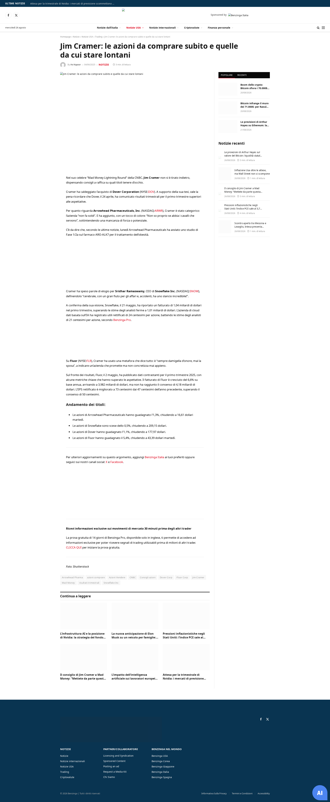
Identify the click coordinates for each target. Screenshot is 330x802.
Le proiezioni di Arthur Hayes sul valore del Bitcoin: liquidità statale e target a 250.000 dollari (242, 155)
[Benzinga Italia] (165, 15)
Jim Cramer (198, 577)
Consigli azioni (148, 577)
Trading (98, 36)
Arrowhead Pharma (72, 577)
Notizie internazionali (162, 27)
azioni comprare (96, 577)
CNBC (133, 577)
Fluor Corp (182, 577)
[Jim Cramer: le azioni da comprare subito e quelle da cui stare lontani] (135, 121)
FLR (88, 361)
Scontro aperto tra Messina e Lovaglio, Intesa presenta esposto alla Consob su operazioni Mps (250, 228)
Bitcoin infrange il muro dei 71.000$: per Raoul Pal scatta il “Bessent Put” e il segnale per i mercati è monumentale (254, 105)
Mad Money (68, 582)
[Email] (48, 221)
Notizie (76, 36)
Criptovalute (191, 27)
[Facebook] (48, 186)
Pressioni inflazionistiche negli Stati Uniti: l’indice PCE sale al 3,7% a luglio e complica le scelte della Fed (185, 635)
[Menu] (323, 28)
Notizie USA (133, 27)
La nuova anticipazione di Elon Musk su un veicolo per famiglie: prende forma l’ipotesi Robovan (134, 635)
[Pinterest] (48, 213)
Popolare (227, 75)
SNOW (194, 291)
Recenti (241, 75)
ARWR (159, 211)
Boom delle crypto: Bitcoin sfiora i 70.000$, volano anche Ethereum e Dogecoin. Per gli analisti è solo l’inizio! (254, 86)
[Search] (318, 28)
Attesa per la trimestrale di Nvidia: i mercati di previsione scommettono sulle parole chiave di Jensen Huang (73, 3)
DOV (151, 192)
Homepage (65, 36)
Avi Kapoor (75, 64)
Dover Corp (166, 577)
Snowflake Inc (111, 582)
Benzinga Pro (122, 320)
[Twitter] (48, 195)
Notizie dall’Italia (107, 27)
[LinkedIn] (48, 204)
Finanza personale (219, 27)
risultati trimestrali (89, 582)
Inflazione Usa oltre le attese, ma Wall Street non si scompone (252, 172)
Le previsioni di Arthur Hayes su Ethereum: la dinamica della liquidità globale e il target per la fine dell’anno (254, 123)
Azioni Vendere (117, 577)
